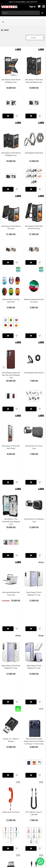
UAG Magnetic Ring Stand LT (34, 373)
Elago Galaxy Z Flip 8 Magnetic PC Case (34, 666)
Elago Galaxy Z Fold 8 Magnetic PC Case (33, 593)
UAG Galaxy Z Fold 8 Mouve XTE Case (11, 227)
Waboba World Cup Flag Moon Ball (10, 300)
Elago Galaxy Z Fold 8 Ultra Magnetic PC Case (11, 666)
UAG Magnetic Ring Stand (34, 153)
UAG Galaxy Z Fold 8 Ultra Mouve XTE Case (34, 227)
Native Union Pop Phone (10, 812)
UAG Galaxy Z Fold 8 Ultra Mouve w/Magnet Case (34, 81)
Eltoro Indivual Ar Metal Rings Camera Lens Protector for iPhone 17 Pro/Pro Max (34, 741)
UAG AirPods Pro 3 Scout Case (34, 447)
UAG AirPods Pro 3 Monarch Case (34, 520)
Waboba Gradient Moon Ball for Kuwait (34, 300)
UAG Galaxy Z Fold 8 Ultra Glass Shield (11, 447)
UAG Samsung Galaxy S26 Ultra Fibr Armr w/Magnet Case (11, 375)
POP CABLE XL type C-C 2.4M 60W (33, 813)
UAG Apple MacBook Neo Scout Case (11, 593)
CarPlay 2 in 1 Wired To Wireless (11, 740)
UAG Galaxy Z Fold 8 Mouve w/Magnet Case (11, 154)
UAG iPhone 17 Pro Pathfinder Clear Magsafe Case (11, 521)
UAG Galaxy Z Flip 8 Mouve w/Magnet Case (11, 81)
